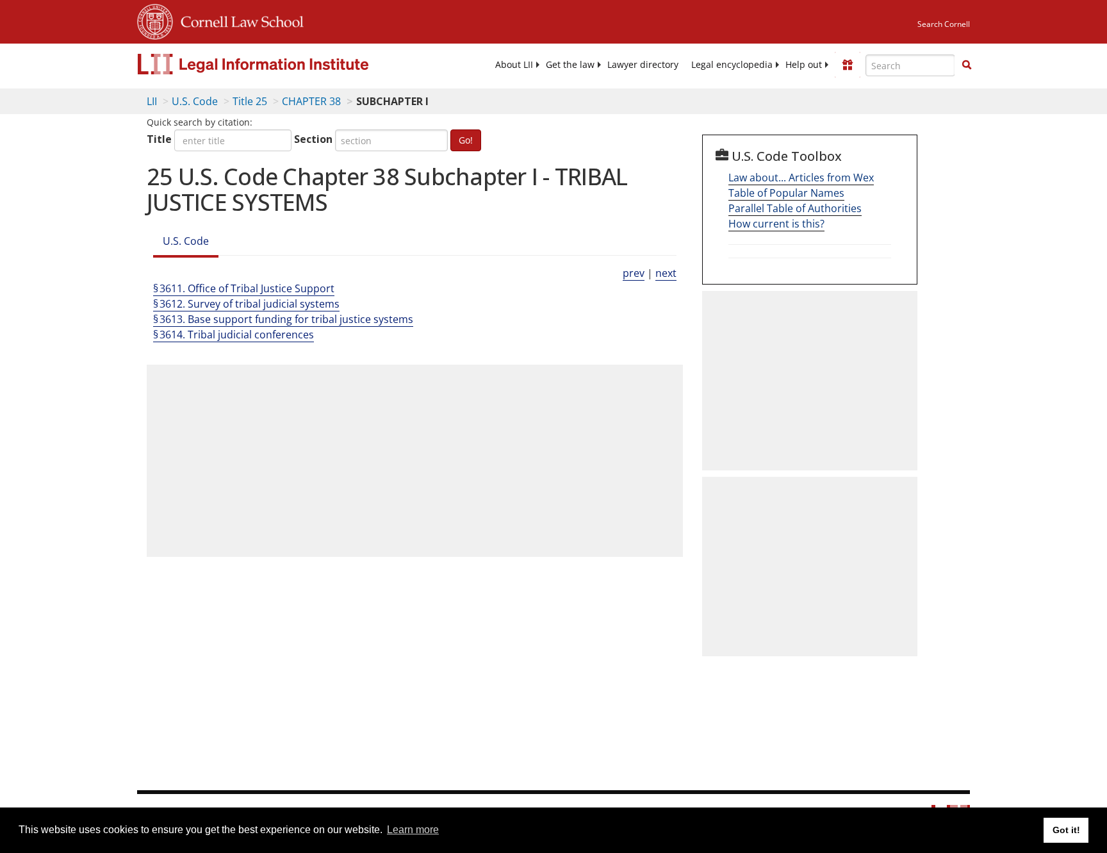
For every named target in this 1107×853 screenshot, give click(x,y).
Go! (466, 140)
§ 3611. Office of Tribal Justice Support (243, 288)
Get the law (570, 64)
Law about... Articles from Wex (801, 177)
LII (152, 101)
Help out (803, 64)
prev (633, 273)
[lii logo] (281, 64)
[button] (966, 64)
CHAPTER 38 (311, 101)
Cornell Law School (238, 20)
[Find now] (967, 65)
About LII (514, 64)
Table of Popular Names (786, 193)
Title (159, 139)
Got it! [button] (1066, 830)
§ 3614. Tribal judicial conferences (233, 334)
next (665, 273)
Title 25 (250, 101)
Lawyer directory (642, 64)
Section (313, 139)
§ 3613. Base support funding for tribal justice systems (283, 319)
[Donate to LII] (847, 65)
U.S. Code (195, 101)
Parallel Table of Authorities (795, 208)
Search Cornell (943, 24)
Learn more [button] (413, 829)
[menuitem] (514, 64)
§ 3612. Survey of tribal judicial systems (246, 304)
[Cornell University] (155, 20)
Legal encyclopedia (732, 64)
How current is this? (776, 224)
